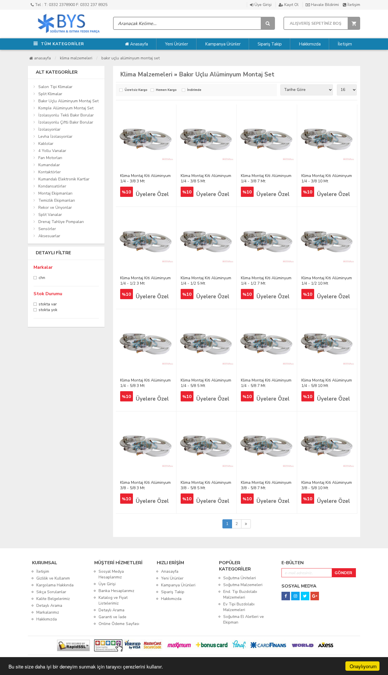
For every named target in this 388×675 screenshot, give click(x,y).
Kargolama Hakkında (55, 585)
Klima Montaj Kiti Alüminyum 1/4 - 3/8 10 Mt (326, 178)
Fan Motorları (50, 158)
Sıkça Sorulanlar (51, 592)
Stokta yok (48, 310)
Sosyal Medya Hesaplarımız (111, 574)
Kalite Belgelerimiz (53, 598)
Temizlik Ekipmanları (56, 200)
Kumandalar (49, 165)
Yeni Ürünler (176, 44)
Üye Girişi (262, 4)
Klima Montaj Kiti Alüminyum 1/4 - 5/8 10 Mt (326, 383)
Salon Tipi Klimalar (55, 86)
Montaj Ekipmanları (55, 193)
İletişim (353, 4)
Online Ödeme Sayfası (119, 623)
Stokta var (48, 305)
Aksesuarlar (49, 236)
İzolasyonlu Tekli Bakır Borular (66, 115)
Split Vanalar (50, 214)
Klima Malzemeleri (76, 58)
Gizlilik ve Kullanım (53, 578)
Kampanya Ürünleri (178, 585)
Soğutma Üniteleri (239, 578)
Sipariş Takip (270, 44)
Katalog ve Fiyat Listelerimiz (113, 600)
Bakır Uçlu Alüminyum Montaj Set (130, 58)
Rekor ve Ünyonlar (55, 207)
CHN (42, 278)
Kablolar (45, 143)
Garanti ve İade (112, 617)
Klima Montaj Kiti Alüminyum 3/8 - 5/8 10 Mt (326, 485)
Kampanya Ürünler (223, 44)
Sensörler (47, 229)
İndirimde (194, 90)
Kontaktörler (49, 172)
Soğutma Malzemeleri (242, 585)
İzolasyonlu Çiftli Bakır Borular (65, 122)
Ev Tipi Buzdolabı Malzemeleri (239, 606)
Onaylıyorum (363, 666)
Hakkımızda (310, 44)
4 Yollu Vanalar (52, 150)
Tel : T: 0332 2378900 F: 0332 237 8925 (70, 4)
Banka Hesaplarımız (116, 590)
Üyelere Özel (152, 194)
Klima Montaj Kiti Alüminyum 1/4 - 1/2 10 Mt (326, 280)
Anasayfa (138, 44)
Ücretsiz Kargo (136, 90)
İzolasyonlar (49, 129)
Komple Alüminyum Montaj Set (65, 108)
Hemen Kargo (166, 90)
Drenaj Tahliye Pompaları (61, 221)
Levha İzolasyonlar (55, 136)
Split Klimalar (50, 94)
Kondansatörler (52, 186)
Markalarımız (47, 612)
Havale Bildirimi (324, 4)
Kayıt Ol (291, 4)
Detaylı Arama (49, 605)
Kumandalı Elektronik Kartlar (63, 179)
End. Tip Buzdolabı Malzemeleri (240, 594)
